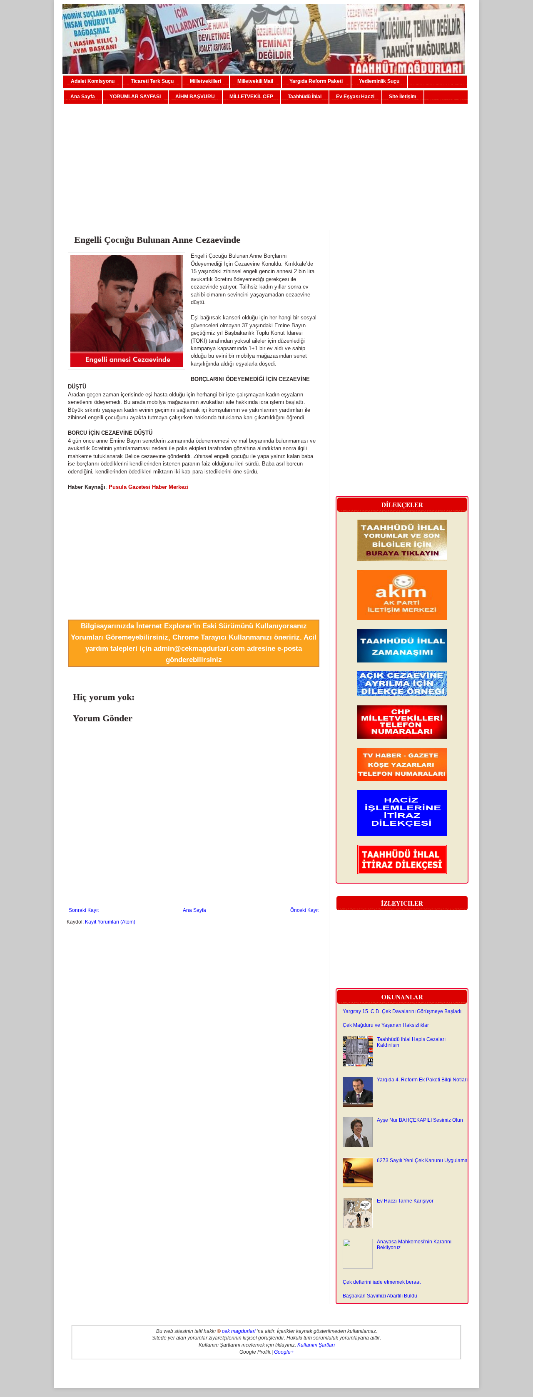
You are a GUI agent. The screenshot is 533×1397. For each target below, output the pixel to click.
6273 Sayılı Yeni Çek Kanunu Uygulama (422, 1160)
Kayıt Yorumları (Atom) (110, 922)
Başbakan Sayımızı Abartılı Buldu (380, 1296)
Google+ (284, 1352)
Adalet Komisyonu (93, 81)
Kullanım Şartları (316, 1345)
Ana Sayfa (82, 97)
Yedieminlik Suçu (379, 81)
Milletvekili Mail (255, 81)
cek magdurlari (239, 1331)
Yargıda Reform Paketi (316, 81)
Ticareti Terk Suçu (152, 81)
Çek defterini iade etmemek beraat (382, 1282)
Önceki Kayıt (304, 910)
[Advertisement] (266, 163)
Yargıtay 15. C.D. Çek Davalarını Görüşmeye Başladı (402, 1011)
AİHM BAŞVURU (195, 97)
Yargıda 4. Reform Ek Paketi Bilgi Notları (422, 1080)
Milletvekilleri (205, 81)
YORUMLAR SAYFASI (135, 97)
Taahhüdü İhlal (304, 97)
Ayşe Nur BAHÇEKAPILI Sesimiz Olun (420, 1120)
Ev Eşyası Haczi (355, 97)
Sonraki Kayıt (84, 910)
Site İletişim (402, 97)
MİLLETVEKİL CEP (251, 97)
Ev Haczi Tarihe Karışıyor (405, 1201)
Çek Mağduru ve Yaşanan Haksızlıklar (386, 1025)
